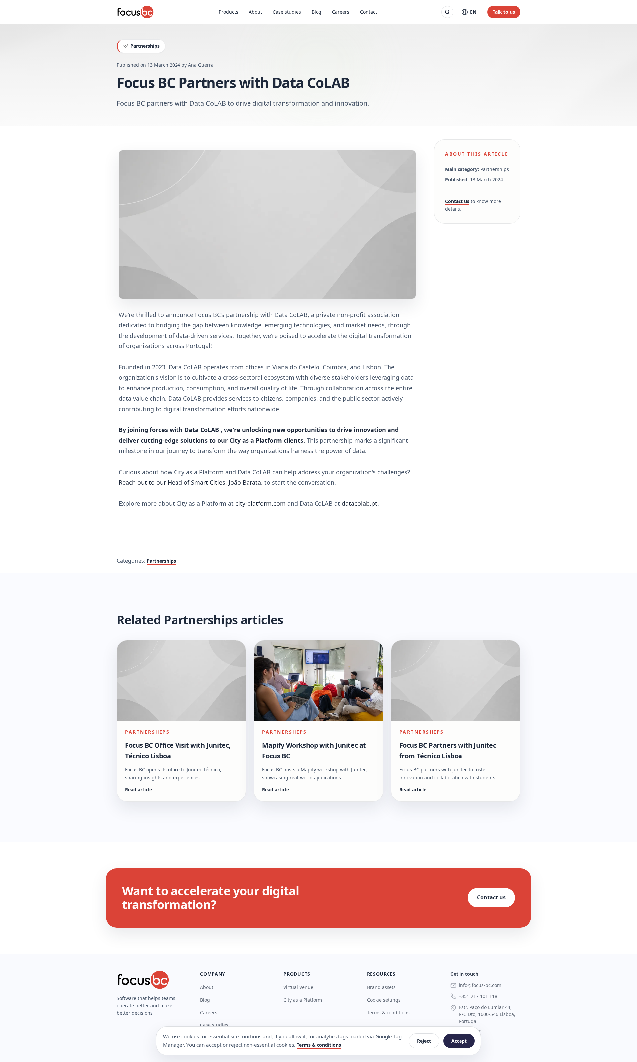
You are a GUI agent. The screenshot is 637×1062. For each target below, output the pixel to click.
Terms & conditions (388, 1012)
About (255, 12)
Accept (459, 1041)
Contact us (457, 201)
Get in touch (464, 974)
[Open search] (447, 12)
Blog (316, 12)
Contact (368, 12)
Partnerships (161, 561)
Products (228, 12)
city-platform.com (260, 503)
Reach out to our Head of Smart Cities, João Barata (190, 482)
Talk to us (504, 12)
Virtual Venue (298, 987)
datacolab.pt (359, 503)
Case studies (287, 12)
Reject (424, 1041)
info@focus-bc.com (480, 985)
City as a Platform (302, 1000)
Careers (340, 12)
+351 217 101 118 (478, 996)
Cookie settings (384, 1000)
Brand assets (381, 987)
